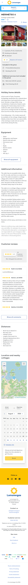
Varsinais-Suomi (12, 22)
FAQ (14, 537)
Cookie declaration (14, 574)
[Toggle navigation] (2, 2)
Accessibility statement (14, 577)
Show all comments (14, 317)
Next (24, 34)
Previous (3, 34)
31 (8, 440)
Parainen (3, 22)
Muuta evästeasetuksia (14, 566)
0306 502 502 (14, 520)
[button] (14, 379)
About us (14, 543)
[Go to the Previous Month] (4, 413)
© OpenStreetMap (20, 397)
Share (25, 22)
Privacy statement (14, 571)
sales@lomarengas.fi (14, 510)
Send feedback (14, 540)
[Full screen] (24, 363)
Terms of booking (14, 568)
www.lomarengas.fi (14, 512)
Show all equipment (11, 159)
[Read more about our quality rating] (8, 20)
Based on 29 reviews (16, 60)
